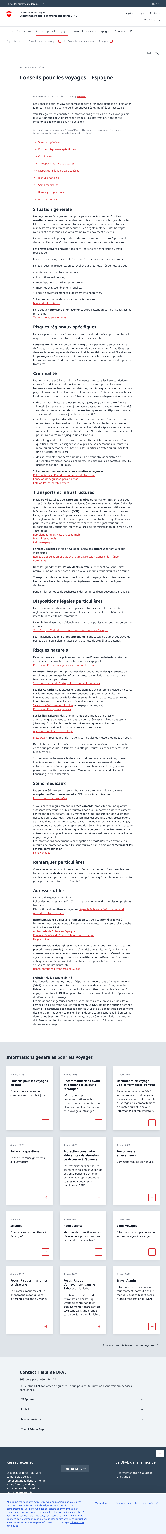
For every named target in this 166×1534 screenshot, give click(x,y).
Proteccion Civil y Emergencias (52, 709)
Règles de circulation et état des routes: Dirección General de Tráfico (76, 556)
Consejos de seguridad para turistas (55, 479)
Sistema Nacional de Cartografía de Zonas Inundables (66, 683)
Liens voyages (41, 852)
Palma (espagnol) (43, 542)
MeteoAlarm (40, 737)
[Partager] (157, 53)
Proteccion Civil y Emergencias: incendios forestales (65, 665)
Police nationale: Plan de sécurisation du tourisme (64, 475)
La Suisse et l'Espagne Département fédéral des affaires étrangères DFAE (48, 14)
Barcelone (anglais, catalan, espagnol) (56, 534)
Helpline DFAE (41, 939)
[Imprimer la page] (149, 52)
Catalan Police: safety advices (51, 483)
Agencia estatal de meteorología (53, 731)
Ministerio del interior (46, 303)
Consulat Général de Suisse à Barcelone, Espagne (63, 935)
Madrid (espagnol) (44, 538)
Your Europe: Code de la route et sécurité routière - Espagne (70, 630)
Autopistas (39, 560)
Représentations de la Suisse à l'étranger (134, 1474)
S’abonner (81, 96)
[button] (19, 31)
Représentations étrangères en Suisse (56, 969)
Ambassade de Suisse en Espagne (54, 931)
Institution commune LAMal (50, 798)
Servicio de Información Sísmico (53, 705)
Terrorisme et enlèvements (49, 317)
